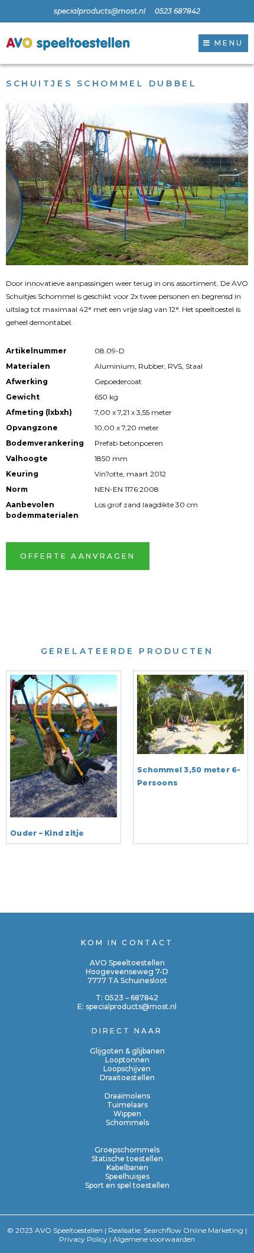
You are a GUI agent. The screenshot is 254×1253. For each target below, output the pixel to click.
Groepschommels (127, 1149)
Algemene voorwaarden (154, 1239)
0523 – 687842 (131, 997)
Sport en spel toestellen (127, 1185)
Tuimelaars (127, 1104)
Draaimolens (127, 1095)
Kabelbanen (127, 1167)
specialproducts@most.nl (131, 1006)
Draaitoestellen (127, 1077)
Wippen (127, 1113)
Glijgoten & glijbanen (127, 1050)
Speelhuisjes (127, 1176)
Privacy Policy (83, 1239)
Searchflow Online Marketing (193, 1230)
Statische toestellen (127, 1158)
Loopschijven (127, 1068)
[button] (223, 43)
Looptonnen (127, 1059)
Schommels (127, 1122)
